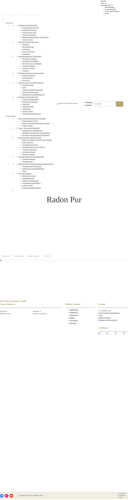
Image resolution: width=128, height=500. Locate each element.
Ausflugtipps (26, 109)
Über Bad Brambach (25, 173)
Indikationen (26, 54)
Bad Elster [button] (9, 23)
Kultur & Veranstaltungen (30, 99)
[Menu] (3, 19)
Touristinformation (28, 106)
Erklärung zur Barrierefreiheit (107, 320)
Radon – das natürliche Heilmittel (29, 128)
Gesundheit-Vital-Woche (30, 145)
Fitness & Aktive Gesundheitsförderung (30, 83)
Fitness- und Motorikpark (30, 92)
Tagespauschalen (27, 78)
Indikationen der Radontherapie (32, 130)
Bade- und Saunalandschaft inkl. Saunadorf (32, 118)
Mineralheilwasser (28, 47)
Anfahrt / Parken (27, 40)
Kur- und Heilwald (28, 51)
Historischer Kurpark (29, 176)
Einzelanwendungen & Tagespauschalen (31, 73)
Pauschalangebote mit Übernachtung (30, 56)
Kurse (24, 87)
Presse (100, 315)
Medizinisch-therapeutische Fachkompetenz (36, 133)
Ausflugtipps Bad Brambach (31, 183)
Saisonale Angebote (28, 68)
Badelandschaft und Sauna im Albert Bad (35, 37)
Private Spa (26, 80)
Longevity (25, 71)
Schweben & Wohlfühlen (30, 61)
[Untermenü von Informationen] (111, 5)
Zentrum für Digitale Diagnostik (32, 90)
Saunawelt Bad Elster (29, 35)
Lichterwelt (26, 104)
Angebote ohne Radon (29, 149)
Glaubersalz (26, 49)
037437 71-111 (106, 310)
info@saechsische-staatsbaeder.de (109, 313)
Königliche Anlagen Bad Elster (28, 97)
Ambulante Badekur (28, 66)
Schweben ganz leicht (29, 32)
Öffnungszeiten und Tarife (30, 28)
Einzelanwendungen (28, 75)
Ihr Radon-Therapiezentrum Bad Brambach (36, 135)
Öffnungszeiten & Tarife (30, 121)
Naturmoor (25, 44)
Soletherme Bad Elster (29, 30)
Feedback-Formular (104, 318)
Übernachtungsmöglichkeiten (31, 114)
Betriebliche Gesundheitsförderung (33, 94)
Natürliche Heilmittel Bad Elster (28, 42)
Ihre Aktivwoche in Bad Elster (32, 63)
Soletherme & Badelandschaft (27, 25)
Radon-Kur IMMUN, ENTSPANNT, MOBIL (37, 140)
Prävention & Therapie (29, 59)
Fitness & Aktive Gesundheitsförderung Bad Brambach (35, 164)
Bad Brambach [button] (11, 116)
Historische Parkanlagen (30, 102)
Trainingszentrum (27, 85)
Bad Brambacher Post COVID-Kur (33, 147)
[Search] (119, 103)
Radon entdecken (27, 142)
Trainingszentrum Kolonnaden (32, 166)
